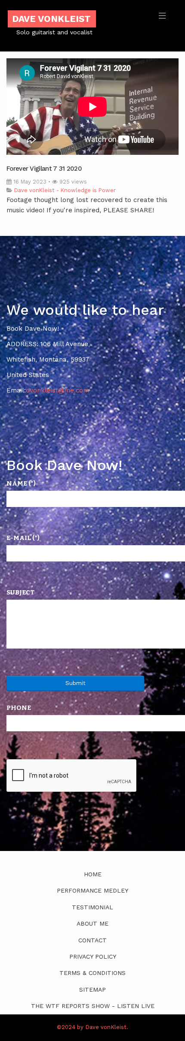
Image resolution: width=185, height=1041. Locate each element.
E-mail (23, 538)
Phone (18, 708)
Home (93, 874)
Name (21, 483)
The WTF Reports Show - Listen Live (92, 1005)
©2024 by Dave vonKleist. (92, 1027)
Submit (75, 683)
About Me (92, 923)
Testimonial (92, 907)
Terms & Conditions (92, 972)
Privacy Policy (92, 956)
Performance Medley (92, 890)
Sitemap (92, 989)
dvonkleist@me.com (57, 390)
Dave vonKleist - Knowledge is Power (65, 190)
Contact (92, 940)
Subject (20, 592)
